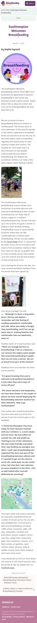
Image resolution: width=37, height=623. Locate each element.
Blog (7, 10)
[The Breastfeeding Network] (10, 3)
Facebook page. (8, 567)
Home (3, 10)
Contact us (7, 602)
